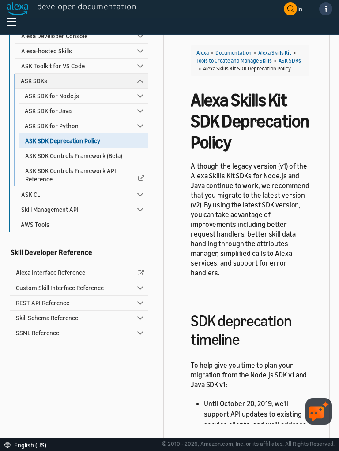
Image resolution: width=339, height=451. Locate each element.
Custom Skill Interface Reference (60, 288)
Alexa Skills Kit (274, 52)
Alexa (202, 52)
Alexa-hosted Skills (46, 51)
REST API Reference (42, 303)
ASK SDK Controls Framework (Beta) (73, 155)
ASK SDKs (34, 81)
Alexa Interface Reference (50, 272)
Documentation (233, 52)
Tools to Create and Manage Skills (234, 60)
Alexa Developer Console (54, 36)
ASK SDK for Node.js (52, 96)
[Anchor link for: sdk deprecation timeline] (247, 338)
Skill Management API (50, 209)
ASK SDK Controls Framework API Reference (70, 175)
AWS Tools (35, 224)
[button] (27, 444)
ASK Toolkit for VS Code (53, 66)
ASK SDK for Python (52, 125)
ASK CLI (31, 194)
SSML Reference (37, 332)
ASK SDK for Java (48, 111)
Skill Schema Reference (47, 318)
